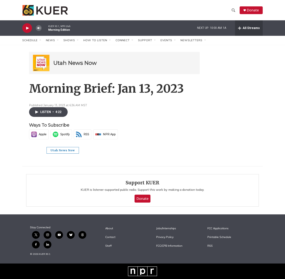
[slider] (45, 28)
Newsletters (191, 40)
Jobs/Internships (166, 228)
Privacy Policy (165, 237)
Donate (253, 10)
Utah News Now (75, 63)
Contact (110, 237)
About (109, 228)
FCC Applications (218, 228)
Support (145, 40)
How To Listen (95, 40)
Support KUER (142, 183)
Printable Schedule (219, 237)
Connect (123, 40)
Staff (108, 245)
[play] (27, 28)
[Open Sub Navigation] (40, 40)
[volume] (38, 28)
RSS (210, 245)
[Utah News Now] (41, 63)
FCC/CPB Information (169, 245)
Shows (69, 40)
